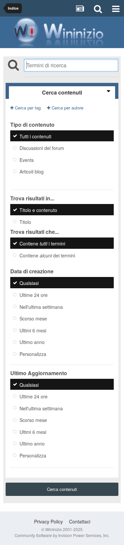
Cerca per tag (27, 107)
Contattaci (79, 521)
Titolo (25, 221)
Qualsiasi (29, 283)
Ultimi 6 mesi (33, 330)
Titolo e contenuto (38, 210)
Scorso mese (33, 318)
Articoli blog (32, 171)
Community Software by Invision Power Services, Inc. (62, 535)
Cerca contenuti (62, 489)
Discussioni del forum (42, 148)
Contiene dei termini (47, 255)
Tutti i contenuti (35, 136)
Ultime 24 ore (34, 295)
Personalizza (33, 354)
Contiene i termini (42, 243)
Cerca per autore (66, 107)
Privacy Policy (48, 521)
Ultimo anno (32, 342)
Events (27, 159)
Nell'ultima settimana (41, 306)
